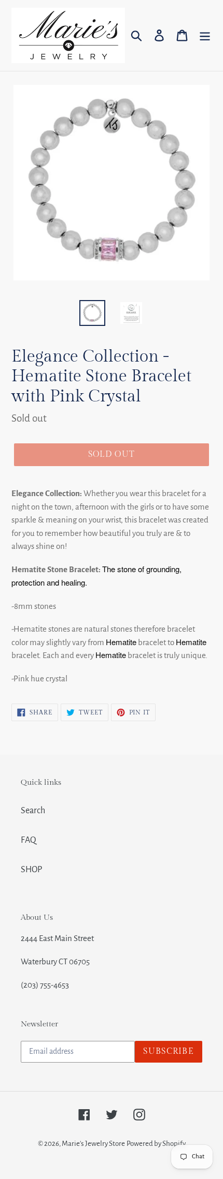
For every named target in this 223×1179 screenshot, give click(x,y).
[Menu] (204, 35)
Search (33, 810)
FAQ (28, 840)
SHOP (31, 869)
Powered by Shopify (156, 1143)
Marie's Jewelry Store (93, 1143)
